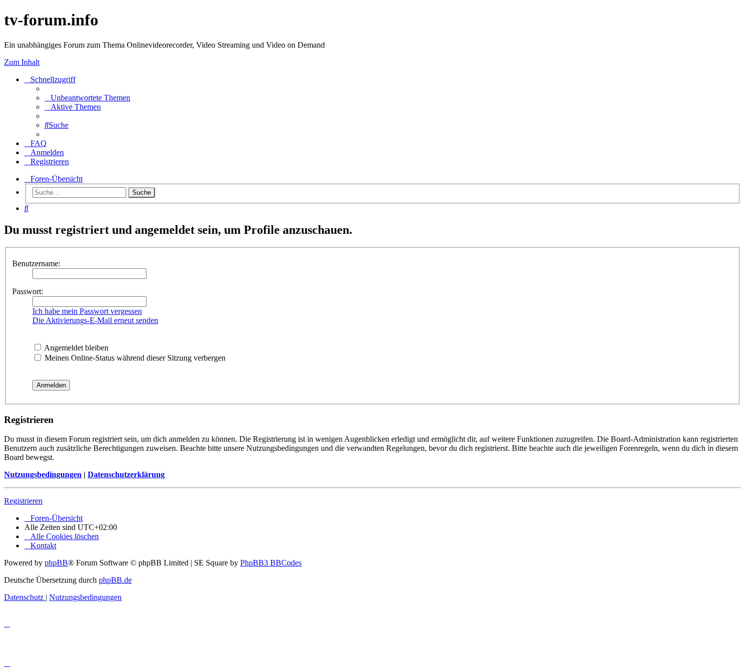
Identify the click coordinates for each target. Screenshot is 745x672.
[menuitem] (87, 97)
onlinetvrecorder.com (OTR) (652, 95)
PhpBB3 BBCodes (271, 562)
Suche (141, 192)
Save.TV (618, 81)
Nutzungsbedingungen (43, 474)
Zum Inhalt (22, 62)
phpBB (56, 562)
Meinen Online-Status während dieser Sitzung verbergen (134, 357)
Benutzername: (36, 263)
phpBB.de (115, 580)
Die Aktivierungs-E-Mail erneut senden (95, 320)
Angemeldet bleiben (75, 347)
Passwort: (27, 291)
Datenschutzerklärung (126, 474)
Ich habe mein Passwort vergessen (87, 311)
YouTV (615, 108)
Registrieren (23, 501)
